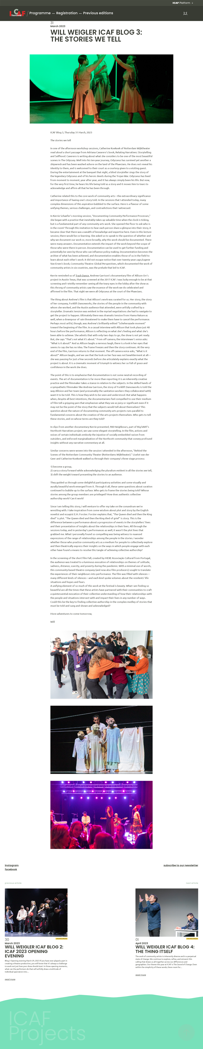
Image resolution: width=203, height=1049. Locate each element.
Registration (67, 13)
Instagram (12, 865)
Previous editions (98, 13)
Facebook (11, 869)
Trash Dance (82, 275)
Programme (40, 13)
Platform (181, 3)
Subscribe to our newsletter (181, 865)
